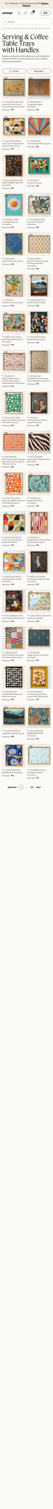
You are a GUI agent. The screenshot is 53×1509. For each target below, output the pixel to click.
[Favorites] (25, 13)
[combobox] (26, 21)
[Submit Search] (6, 22)
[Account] (19, 13)
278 (31, 787)
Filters (15, 71)
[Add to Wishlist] (6, 78)
